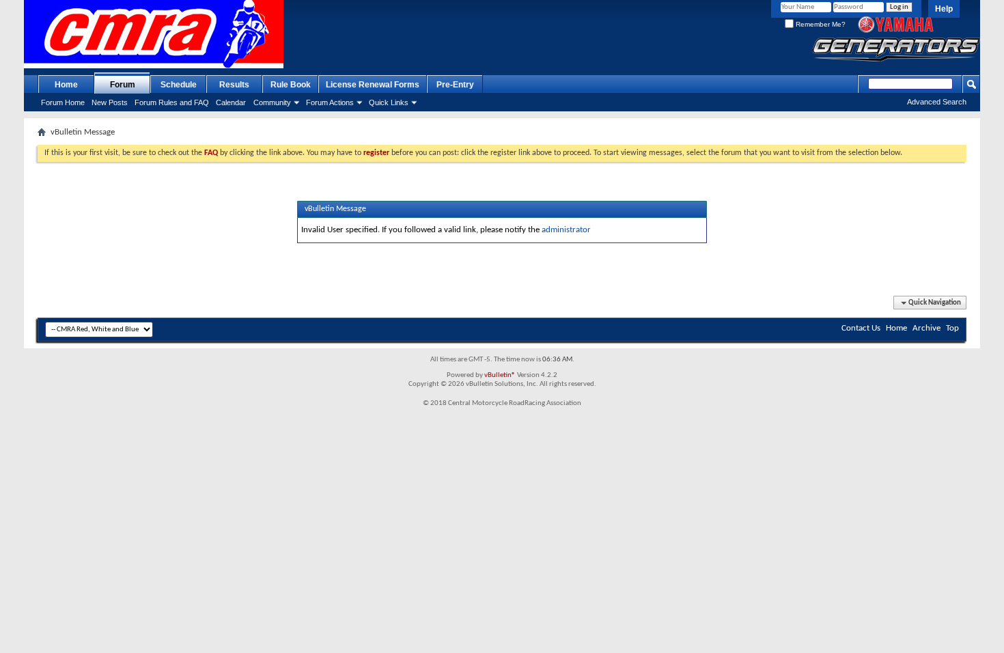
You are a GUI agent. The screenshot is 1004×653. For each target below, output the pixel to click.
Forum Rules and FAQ (172, 102)
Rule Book (290, 84)
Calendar (231, 102)
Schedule (179, 84)
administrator (566, 229)
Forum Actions (330, 102)
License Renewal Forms (372, 84)
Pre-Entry (455, 84)
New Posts (110, 102)
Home (66, 84)
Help (944, 9)
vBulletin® (500, 375)
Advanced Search (936, 102)
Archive (926, 328)
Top (952, 328)
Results (234, 84)
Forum (122, 84)
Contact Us (860, 328)
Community (272, 102)
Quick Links (388, 102)
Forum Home (63, 102)
